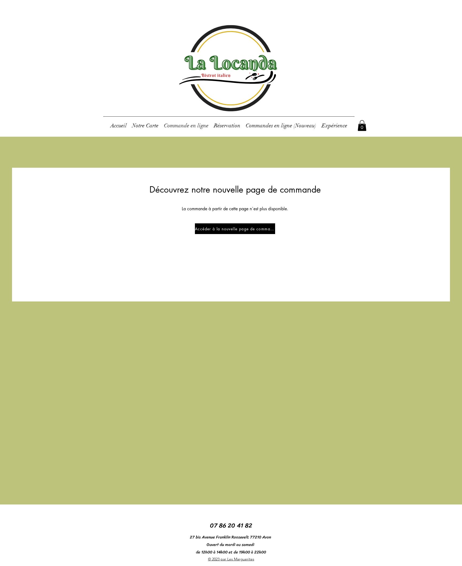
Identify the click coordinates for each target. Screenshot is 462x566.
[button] (362, 125)
